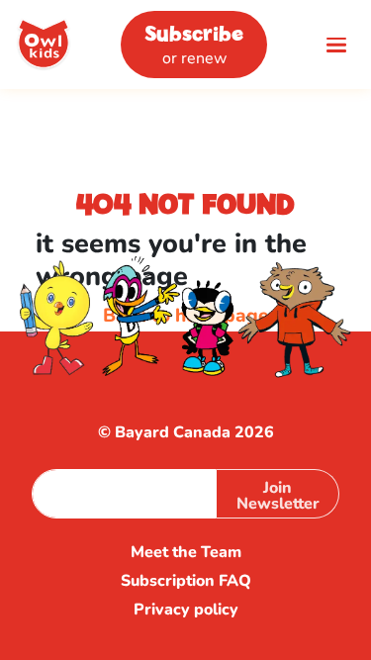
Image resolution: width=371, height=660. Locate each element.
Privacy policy (186, 610)
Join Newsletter (278, 496)
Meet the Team (186, 552)
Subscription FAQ (186, 581)
